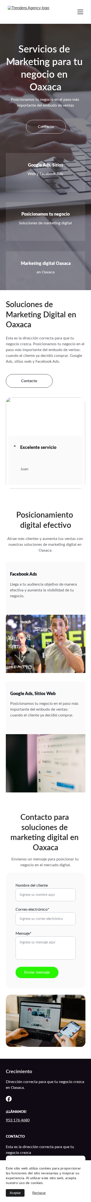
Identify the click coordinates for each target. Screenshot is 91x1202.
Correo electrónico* (32, 909)
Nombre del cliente (32, 885)
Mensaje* (24, 933)
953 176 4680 (18, 1120)
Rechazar (39, 1193)
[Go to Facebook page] (9, 1099)
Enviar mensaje (37, 972)
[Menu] (80, 12)
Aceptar (15, 1193)
